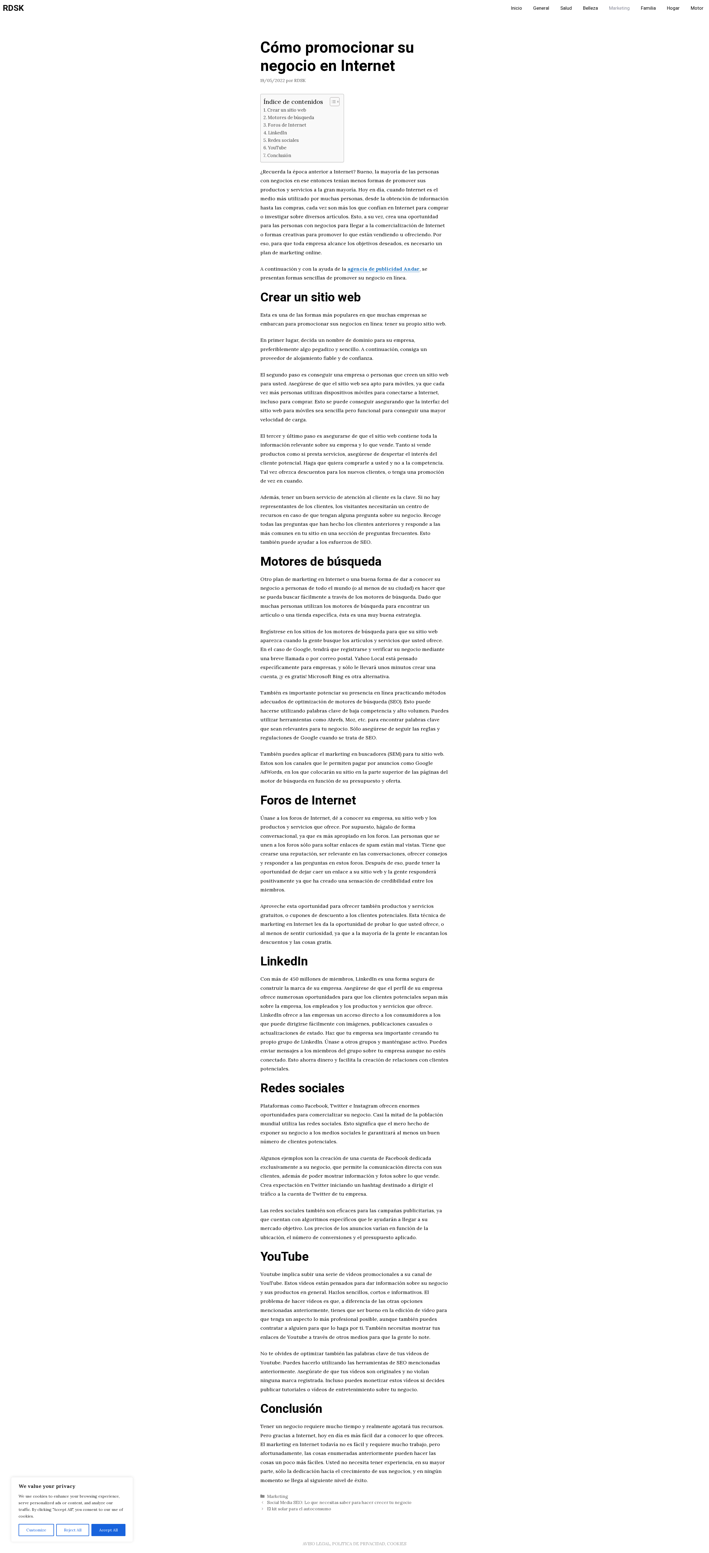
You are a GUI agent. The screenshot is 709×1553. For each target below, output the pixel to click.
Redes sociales (283, 140)
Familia (648, 8)
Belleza (590, 8)
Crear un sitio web (286, 110)
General (541, 8)
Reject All (72, 1530)
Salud (566, 8)
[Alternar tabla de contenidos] (332, 101)
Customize (36, 1530)
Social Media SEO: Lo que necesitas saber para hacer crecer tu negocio (339, 1502)
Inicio (516, 8)
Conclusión (279, 155)
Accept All (108, 1530)
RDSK (13, 8)
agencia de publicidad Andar (384, 269)
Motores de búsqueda (291, 117)
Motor (697, 8)
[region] (72, 1509)
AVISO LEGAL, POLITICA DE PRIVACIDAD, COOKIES (354, 1543)
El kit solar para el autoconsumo (299, 1508)
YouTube (277, 147)
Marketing (619, 8)
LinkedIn (277, 132)
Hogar (673, 8)
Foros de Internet (287, 125)
